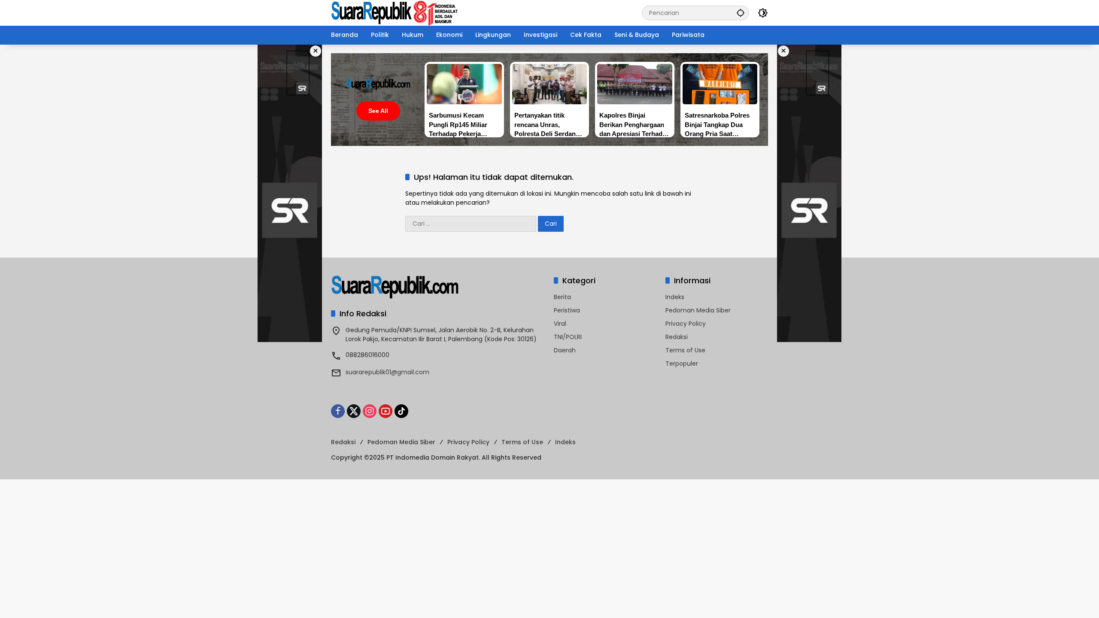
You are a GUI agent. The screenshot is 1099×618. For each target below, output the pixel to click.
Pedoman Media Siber (698, 310)
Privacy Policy (685, 323)
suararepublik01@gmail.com (387, 372)
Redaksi (676, 337)
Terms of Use (685, 350)
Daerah (565, 350)
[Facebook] (338, 411)
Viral (560, 323)
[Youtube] (385, 411)
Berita (562, 297)
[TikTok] (401, 411)
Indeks (674, 297)
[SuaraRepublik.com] (395, 12)
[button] (740, 13)
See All (378, 110)
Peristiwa (567, 310)
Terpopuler (681, 363)
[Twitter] (354, 411)
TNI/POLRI (568, 337)
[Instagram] (369, 411)
